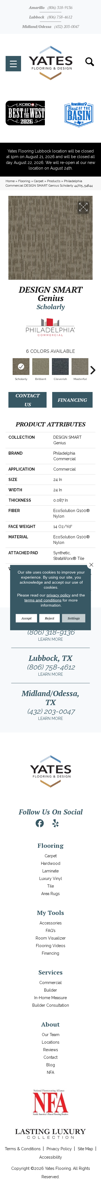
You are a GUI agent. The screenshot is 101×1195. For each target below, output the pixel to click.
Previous (8, 367)
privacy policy (58, 595)
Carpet (38, 181)
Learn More (50, 639)
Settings (74, 618)
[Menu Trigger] (13, 63)
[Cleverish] (60, 366)
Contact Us (27, 400)
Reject (49, 618)
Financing (72, 399)
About (50, 1024)
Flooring (24, 181)
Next (92, 367)
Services (50, 972)
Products (53, 181)
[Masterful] (80, 366)
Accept (26, 618)
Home (10, 181)
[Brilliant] (40, 366)
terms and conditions (42, 600)
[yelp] (55, 823)
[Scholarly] (21, 366)
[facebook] (40, 823)
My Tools (50, 912)
